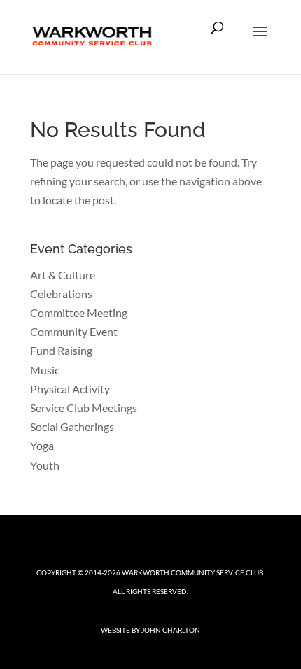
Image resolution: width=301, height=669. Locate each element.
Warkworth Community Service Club (192, 572)
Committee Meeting (78, 312)
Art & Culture (62, 274)
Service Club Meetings (83, 407)
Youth (44, 465)
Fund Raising (61, 350)
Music (44, 369)
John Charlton (170, 630)
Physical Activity (70, 388)
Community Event (74, 331)
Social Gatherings (72, 426)
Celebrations (61, 293)
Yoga (42, 445)
